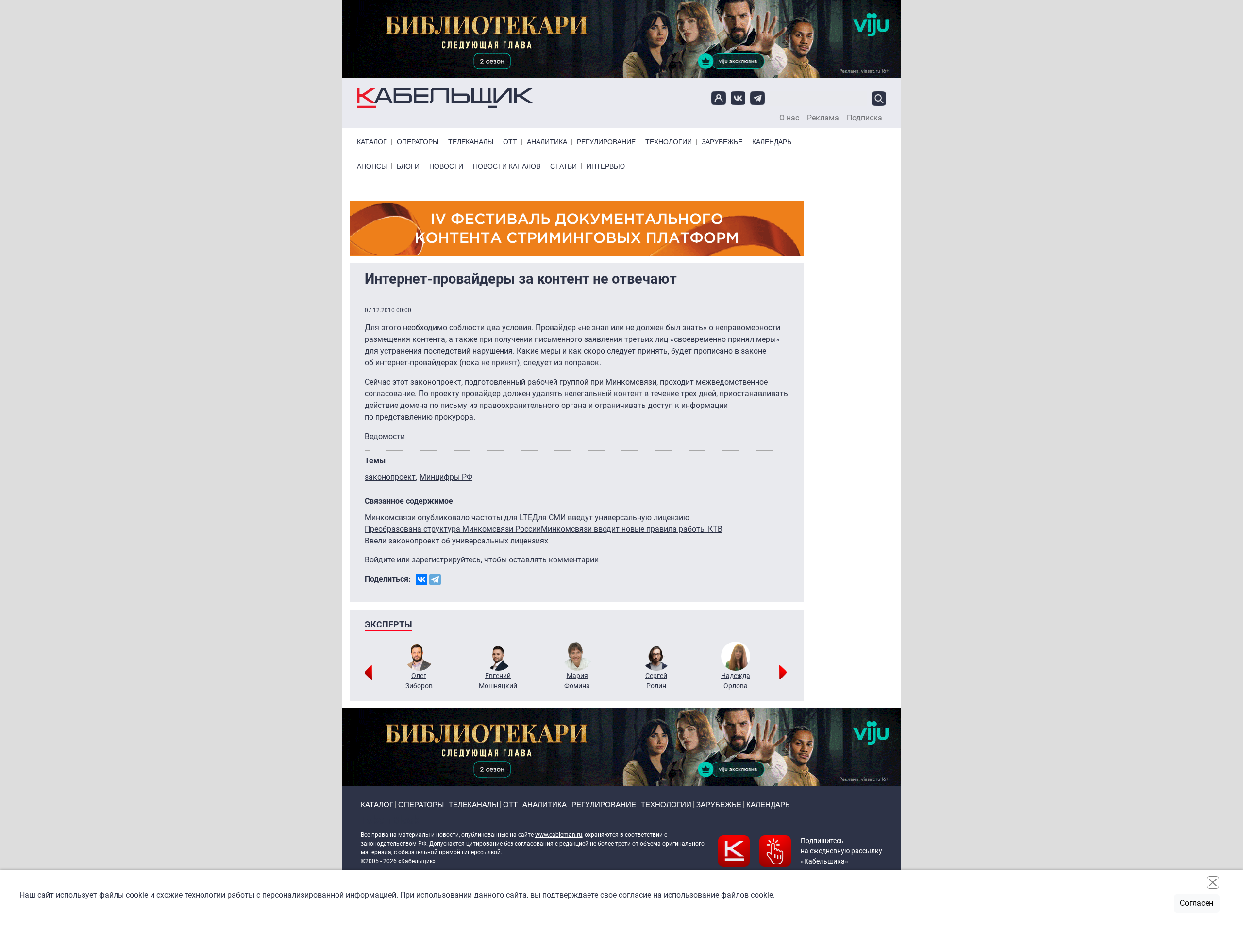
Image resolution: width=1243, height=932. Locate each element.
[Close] (1213, 882)
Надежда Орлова (735, 681)
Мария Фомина (577, 681)
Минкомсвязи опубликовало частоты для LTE (448, 517)
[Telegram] (435, 579)
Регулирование (606, 142)
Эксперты (388, 624)
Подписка (864, 118)
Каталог (372, 142)
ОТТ (510, 142)
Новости (446, 166)
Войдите (380, 559)
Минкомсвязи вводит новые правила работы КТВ (631, 529)
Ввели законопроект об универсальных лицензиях (456, 540)
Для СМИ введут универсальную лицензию (610, 517)
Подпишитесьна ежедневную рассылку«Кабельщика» (841, 851)
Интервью (606, 166)
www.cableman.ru (558, 834)
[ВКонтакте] (421, 579)
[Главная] (445, 98)
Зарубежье (722, 142)
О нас (789, 118)
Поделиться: (388, 579)
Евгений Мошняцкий (498, 681)
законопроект (390, 477)
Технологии (668, 142)
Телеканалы (470, 142)
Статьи (563, 166)
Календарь (771, 142)
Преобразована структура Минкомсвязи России (453, 529)
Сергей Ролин (656, 681)
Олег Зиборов (419, 681)
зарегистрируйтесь (446, 559)
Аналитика (547, 142)
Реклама (823, 118)
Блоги (408, 166)
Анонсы (372, 166)
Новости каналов (506, 166)
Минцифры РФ (446, 477)
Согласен (1196, 903)
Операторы (417, 142)
